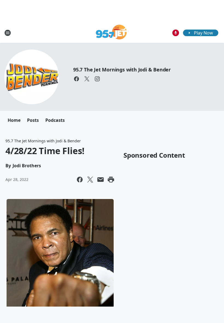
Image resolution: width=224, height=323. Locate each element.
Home (14, 120)
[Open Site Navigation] (7, 33)
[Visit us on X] (87, 79)
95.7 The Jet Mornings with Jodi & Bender (122, 69)
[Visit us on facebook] (76, 79)
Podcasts (55, 120)
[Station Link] (112, 33)
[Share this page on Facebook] (80, 179)
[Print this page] (111, 179)
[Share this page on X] (90, 179)
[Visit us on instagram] (97, 79)
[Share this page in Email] (100, 179)
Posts (33, 120)
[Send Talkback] (175, 33)
